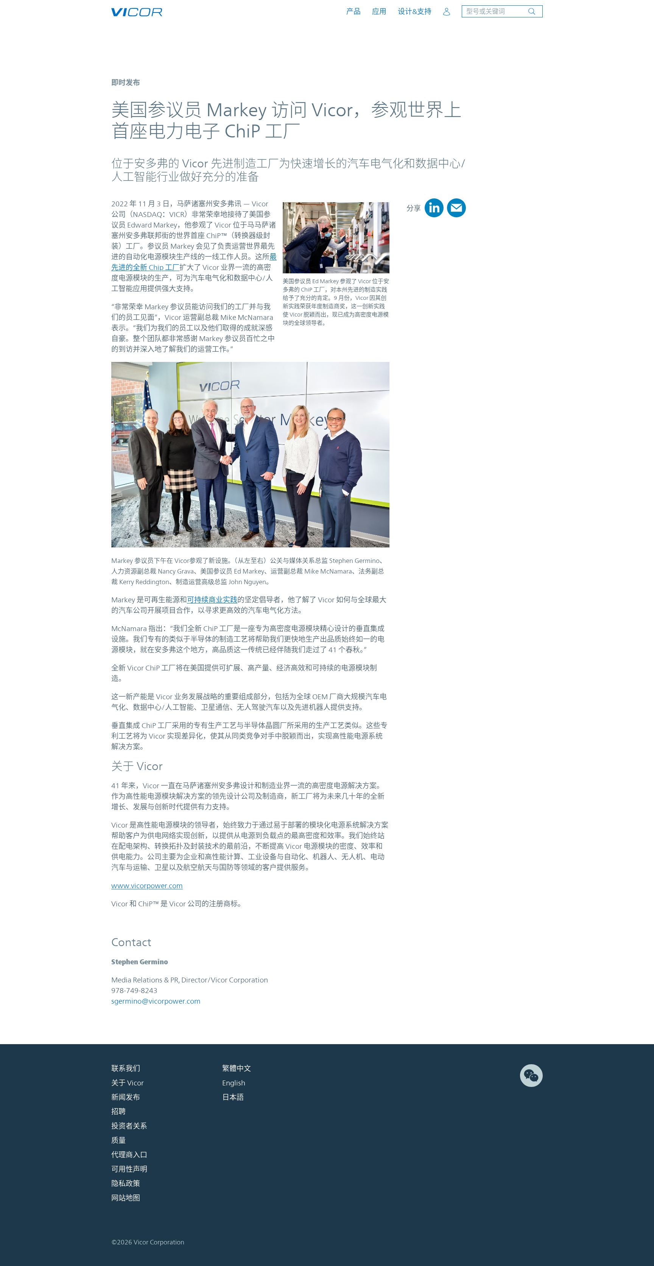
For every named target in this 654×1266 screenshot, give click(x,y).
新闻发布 (125, 1097)
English (233, 1083)
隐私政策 (125, 1183)
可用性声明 (129, 1169)
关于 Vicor (127, 1083)
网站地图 (125, 1198)
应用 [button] (379, 12)
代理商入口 (129, 1155)
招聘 (118, 1111)
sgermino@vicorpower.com (156, 1001)
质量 (118, 1140)
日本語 (233, 1097)
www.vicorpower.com (147, 885)
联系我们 (125, 1068)
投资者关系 (129, 1126)
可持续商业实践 (212, 600)
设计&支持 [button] (414, 12)
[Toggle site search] (502, 11)
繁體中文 (236, 1068)
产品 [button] (353, 12)
